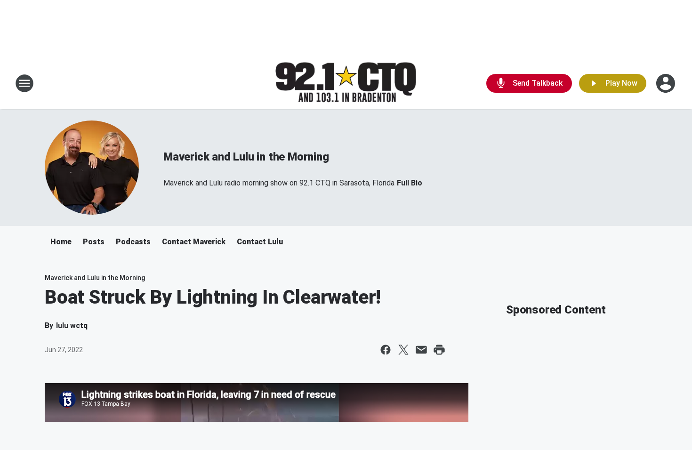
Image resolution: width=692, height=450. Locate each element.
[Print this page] (439, 349)
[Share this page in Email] (421, 349)
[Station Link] (346, 83)
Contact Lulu (260, 241)
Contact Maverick (193, 241)
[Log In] (666, 83)
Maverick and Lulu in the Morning (246, 156)
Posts (94, 241)
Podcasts (133, 241)
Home (61, 241)
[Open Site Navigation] (24, 83)
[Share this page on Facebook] (385, 349)
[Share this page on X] (403, 349)
